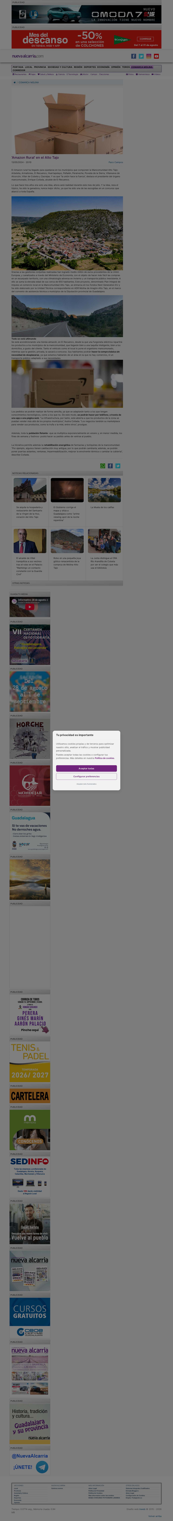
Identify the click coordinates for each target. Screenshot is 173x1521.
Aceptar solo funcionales (86, 784)
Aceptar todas (86, 768)
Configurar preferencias (86, 776)
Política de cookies (104, 758)
